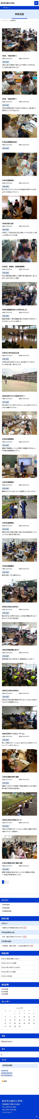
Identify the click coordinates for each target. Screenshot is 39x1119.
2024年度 (5, 994)
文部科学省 (4, 1070)
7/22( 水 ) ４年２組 (6, 976)
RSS (5, 1081)
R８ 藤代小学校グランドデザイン (14, 937)
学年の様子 (6, 905)
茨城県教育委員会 (6, 1073)
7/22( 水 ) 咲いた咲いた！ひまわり (10, 967)
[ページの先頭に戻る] (36, 1116)
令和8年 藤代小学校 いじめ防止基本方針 (17, 946)
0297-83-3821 (11, 1107)
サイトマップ (7, 1112)
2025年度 (5, 992)
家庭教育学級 (7, 911)
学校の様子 (6, 908)
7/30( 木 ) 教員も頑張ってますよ (10, 959)
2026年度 (5, 989)
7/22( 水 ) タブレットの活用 (8, 963)
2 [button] (5, 882)
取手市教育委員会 (6, 1075)
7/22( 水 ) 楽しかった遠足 (8, 972)
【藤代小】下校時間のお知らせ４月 (14, 928)
